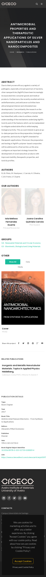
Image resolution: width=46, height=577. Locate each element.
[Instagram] (19, 498)
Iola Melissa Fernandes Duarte (11, 221)
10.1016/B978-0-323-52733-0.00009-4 (17, 450)
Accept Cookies (23, 561)
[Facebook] (9, 498)
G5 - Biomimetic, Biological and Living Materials (20, 246)
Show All (12, 262)
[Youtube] (25, 498)
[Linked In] (3, 498)
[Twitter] (14, 498)
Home (12, 52)
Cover (5, 328)
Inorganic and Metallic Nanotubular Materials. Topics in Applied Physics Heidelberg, (21, 368)
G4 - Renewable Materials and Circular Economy (21, 243)
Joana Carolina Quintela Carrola (35, 220)
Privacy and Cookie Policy (23, 567)
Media (20, 267)
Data (28, 262)
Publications (31, 52)
